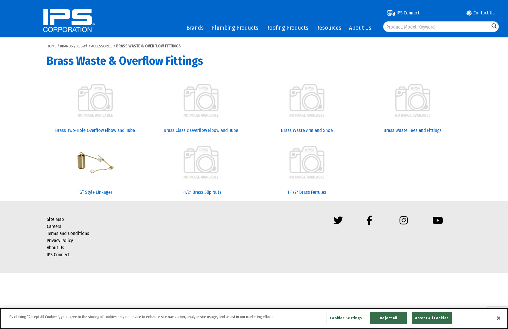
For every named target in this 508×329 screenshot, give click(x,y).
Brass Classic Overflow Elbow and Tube (201, 130)
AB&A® (82, 46)
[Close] (498, 318)
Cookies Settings (346, 318)
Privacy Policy (60, 240)
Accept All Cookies (431, 318)
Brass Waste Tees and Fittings (413, 130)
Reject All (388, 318)
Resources (328, 27)
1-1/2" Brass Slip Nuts (201, 192)
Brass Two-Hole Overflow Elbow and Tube (95, 130)
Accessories (102, 46)
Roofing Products (287, 27)
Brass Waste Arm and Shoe (307, 130)
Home (51, 46)
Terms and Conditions (68, 233)
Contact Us (483, 13)
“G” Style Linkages (95, 192)
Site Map (55, 219)
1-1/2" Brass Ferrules (307, 192)
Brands (195, 27)
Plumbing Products (234, 27)
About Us (360, 27)
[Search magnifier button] (494, 26)
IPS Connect (407, 13)
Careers (54, 226)
